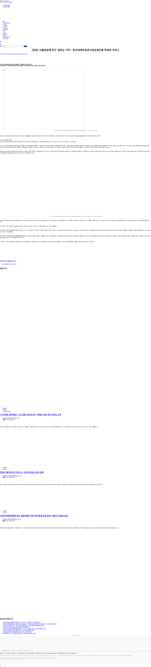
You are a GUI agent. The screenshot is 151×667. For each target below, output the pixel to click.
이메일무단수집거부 (41, 653)
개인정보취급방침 (21, 653)
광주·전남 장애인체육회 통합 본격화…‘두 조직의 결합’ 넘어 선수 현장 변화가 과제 (24, 628)
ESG (4, 30)
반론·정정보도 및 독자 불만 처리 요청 (67, 653)
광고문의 (13, 653)
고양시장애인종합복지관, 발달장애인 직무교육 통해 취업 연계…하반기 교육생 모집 (34, 516)
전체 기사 (5, 38)
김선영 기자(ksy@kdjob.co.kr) (8, 261)
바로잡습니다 (6, 37)
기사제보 (8, 653)
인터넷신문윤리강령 (52, 653)
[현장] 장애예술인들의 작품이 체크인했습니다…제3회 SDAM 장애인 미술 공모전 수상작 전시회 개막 (30, 623)
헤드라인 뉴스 (7, 22)
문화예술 (5, 29)
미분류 (5, 408)
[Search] (0, 44)
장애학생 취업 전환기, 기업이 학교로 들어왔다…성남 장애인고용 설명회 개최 (23, 625)
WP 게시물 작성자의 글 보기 (9, 264)
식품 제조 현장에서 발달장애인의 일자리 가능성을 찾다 (17, 631)
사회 (4, 32)
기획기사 (5, 26)
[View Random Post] (0, 41)
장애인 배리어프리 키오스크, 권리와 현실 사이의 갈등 (22, 472)
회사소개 (2, 653)
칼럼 (4, 35)
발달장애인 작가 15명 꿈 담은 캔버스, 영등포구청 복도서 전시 (19, 633)
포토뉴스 (5, 33)
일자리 (5, 24)
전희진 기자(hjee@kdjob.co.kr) (12, 519)
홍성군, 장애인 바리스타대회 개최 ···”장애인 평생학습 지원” (18, 630)
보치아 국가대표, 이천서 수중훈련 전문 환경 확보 (16, 627)
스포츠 (5, 27)
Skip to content (4, 0)
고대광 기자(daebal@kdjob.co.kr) (12, 475)
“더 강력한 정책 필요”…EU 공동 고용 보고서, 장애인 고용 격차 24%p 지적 (30, 415)
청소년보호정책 (30, 653)
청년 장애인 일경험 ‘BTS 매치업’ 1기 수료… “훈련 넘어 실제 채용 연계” (22, 622)
